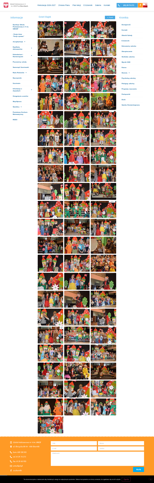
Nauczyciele (17, 78)
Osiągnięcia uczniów (20, 96)
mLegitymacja (18, 42)
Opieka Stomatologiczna (131, 105)
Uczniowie (16, 83)
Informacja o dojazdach (17, 90)
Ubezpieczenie (127, 51)
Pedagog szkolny (128, 83)
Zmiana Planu (64, 5)
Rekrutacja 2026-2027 (47, 5)
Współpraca (17, 101)
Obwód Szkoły (127, 35)
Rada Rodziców (18, 72)
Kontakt (107, 5)
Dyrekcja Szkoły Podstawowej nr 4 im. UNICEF (21, 27)
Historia (124, 73)
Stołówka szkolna (128, 57)
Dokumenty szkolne (129, 46)
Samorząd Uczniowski (21, 67)
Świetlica (16, 107)
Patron (124, 67)
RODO (15, 119)
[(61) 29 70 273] (119, 5)
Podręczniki (126, 94)
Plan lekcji (76, 5)
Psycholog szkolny (129, 78)
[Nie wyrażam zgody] (150, 479)
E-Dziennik (87, 5)
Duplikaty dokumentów (17, 48)
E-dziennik (125, 41)
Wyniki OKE (126, 62)
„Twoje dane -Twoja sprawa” (18, 35)
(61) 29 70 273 (128, 5)
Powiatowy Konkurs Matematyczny (20, 113)
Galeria (98, 5)
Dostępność (126, 25)
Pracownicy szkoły (20, 62)
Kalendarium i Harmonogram (18, 55)
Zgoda (126, 479)
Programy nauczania (129, 89)
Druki (124, 99)
